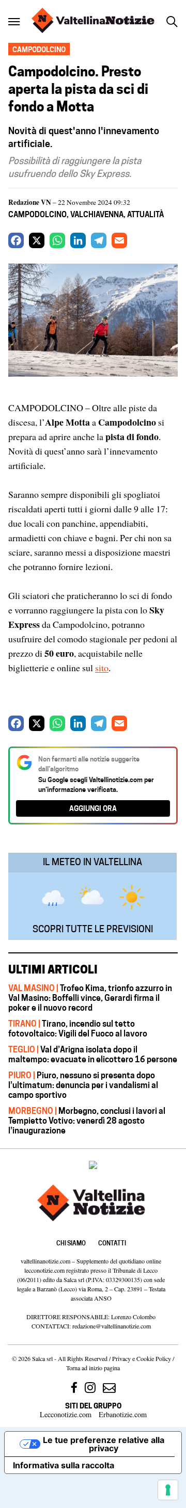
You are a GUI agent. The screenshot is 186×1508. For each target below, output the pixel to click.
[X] (36, 240)
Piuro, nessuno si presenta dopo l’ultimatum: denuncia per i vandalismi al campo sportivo (83, 1085)
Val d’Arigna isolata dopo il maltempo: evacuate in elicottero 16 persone (92, 1054)
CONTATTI (112, 1243)
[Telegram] (98, 240)
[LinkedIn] (78, 240)
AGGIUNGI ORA (93, 808)
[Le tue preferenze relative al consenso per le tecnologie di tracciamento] (168, 1490)
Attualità (145, 214)
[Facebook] (16, 240)
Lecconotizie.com (65, 1414)
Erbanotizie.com (123, 1414)
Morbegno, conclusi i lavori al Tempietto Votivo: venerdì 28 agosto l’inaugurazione (86, 1121)
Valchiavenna (96, 214)
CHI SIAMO (71, 1243)
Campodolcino (37, 214)
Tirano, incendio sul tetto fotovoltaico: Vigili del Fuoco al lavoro (77, 1028)
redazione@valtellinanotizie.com (111, 1326)
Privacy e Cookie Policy (141, 1358)
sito (102, 667)
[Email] (119, 240)
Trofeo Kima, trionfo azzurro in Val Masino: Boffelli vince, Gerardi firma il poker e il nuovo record (90, 998)
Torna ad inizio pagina (93, 1368)
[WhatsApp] (57, 240)
